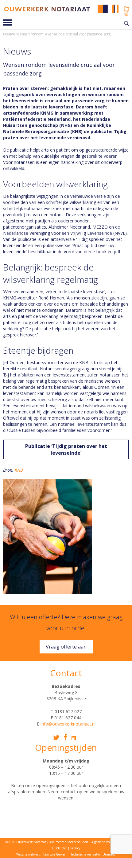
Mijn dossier (126, 8)
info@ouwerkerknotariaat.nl (68, 724)
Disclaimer (59, 848)
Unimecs (109, 854)
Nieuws (9, 34)
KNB (19, 470)
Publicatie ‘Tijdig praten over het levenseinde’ (66, 449)
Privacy (75, 848)
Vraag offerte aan (66, 646)
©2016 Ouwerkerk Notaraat (26, 842)
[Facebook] (65, 737)
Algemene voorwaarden (107, 842)
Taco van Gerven (54, 854)
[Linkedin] (74, 738)
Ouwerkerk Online (126, 13)
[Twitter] (56, 737)
